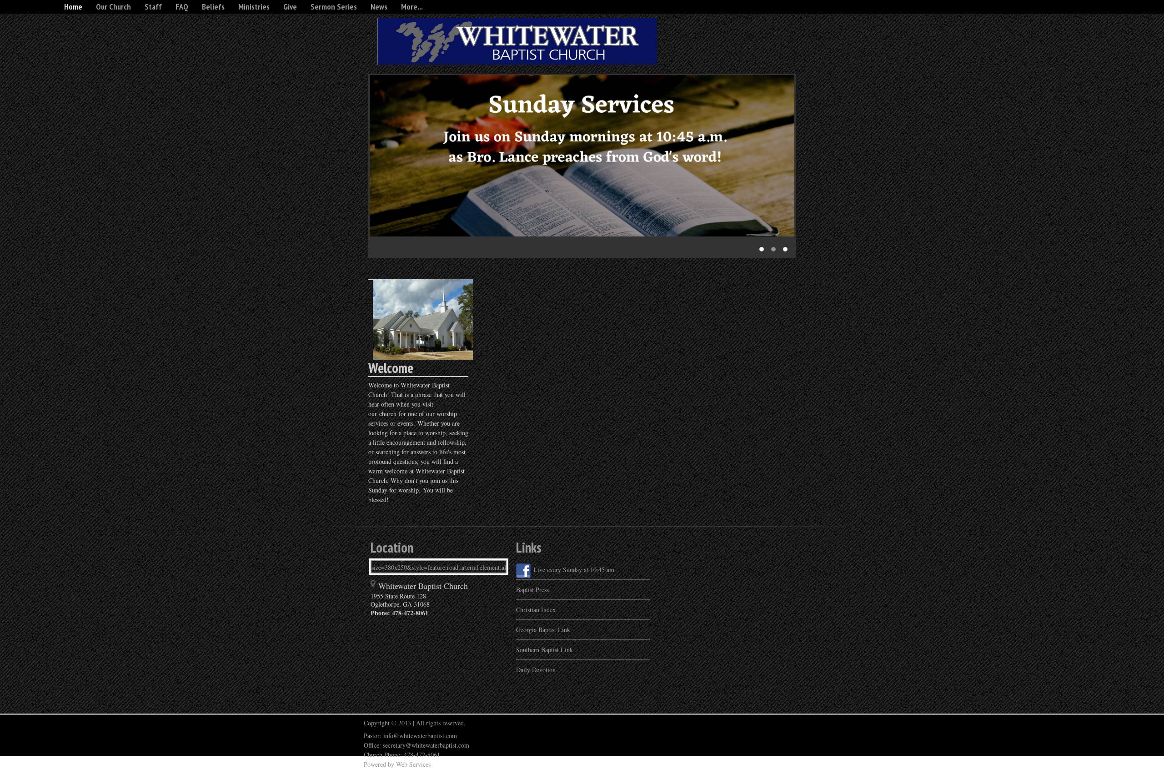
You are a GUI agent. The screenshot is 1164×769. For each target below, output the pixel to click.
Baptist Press (532, 589)
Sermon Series (334, 6)
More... (412, 6)
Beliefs (213, 6)
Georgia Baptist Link (543, 629)
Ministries (254, 6)
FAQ (182, 6)
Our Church (113, 6)
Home (73, 6)
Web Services (413, 764)
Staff (153, 6)
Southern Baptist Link (544, 649)
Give (290, 6)
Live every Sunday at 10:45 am (573, 569)
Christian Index (536, 609)
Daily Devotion (536, 669)
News (379, 6)
